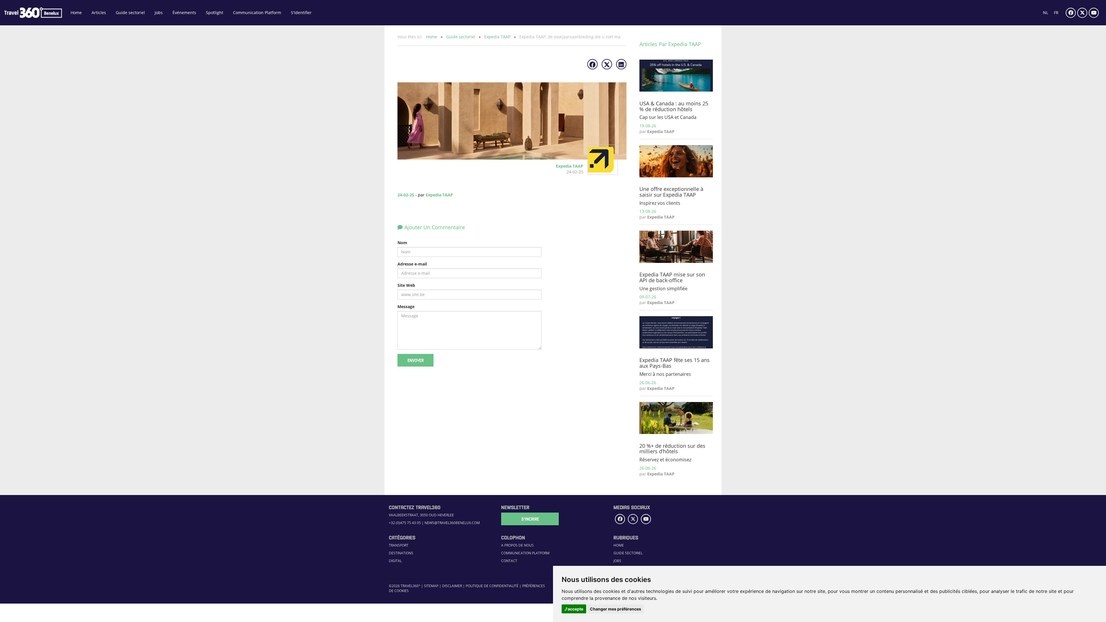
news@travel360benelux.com (452, 522)
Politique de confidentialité (492, 585)
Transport (398, 545)
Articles (99, 12)
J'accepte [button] (574, 608)
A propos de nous (517, 545)
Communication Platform (257, 12)
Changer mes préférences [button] (615, 608)
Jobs (159, 12)
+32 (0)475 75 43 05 (405, 522)
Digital (395, 560)
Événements (184, 12)
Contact (509, 560)
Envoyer (416, 360)
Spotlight (214, 12)
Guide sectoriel (130, 12)
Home (76, 12)
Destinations (401, 553)
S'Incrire (530, 519)
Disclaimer (452, 585)
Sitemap (431, 585)
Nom (402, 242)
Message (405, 306)
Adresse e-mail (412, 264)
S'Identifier (301, 12)
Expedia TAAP (498, 36)
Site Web (406, 285)
